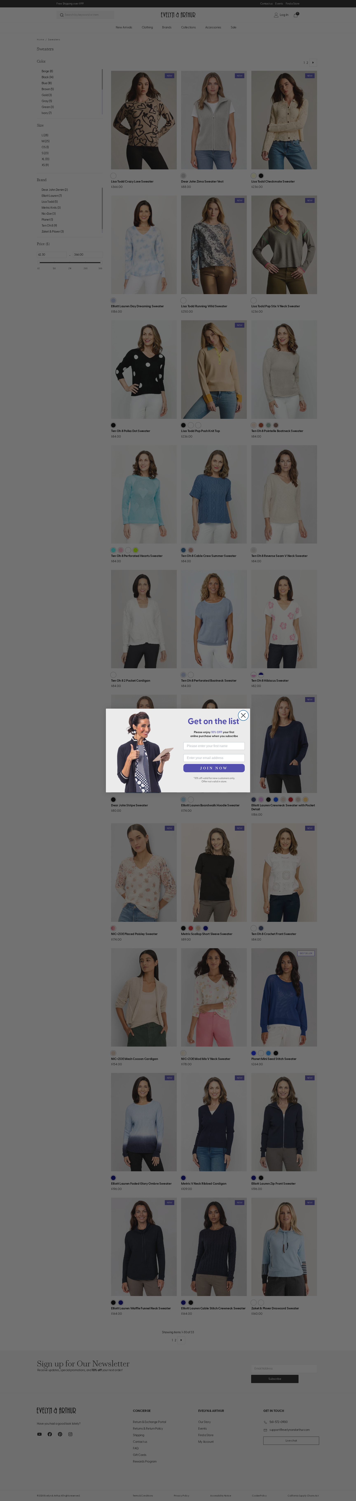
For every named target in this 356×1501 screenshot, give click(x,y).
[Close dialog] (243, 715)
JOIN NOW (214, 768)
